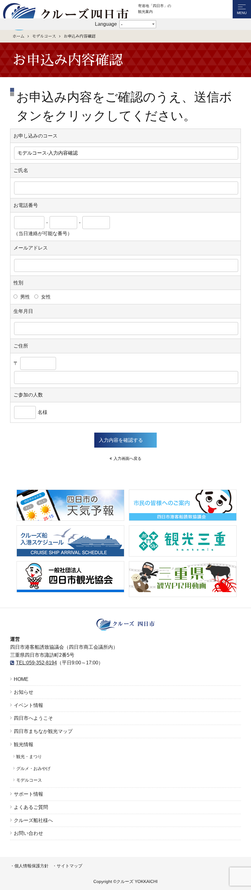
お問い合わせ (28, 833)
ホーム (18, 36)
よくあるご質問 (31, 807)
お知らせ (23, 692)
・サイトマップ (67, 865)
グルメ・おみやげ (33, 768)
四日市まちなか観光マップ (43, 731)
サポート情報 (28, 794)
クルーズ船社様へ (33, 820)
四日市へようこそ (33, 718)
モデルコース (44, 36)
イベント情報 (28, 705)
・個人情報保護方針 (29, 865)
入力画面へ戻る (127, 458)
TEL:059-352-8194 (36, 662)
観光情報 (23, 744)
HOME (21, 679)
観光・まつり (29, 756)
